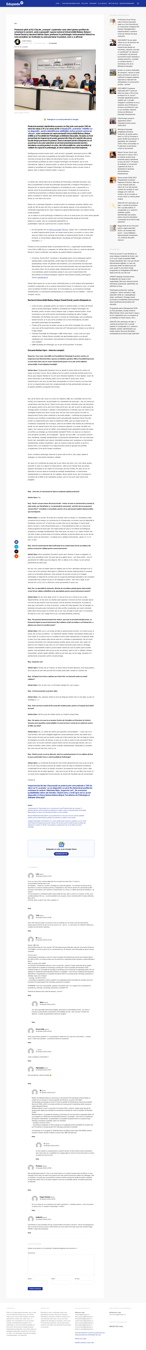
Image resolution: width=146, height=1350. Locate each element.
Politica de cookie (80, 1338)
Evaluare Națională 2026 (71, 3)
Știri (57, 3)
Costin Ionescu (26, 41)
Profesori (92, 3)
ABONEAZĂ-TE (61, 854)
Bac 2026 (85, 3)
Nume (30, 1278)
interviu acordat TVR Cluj (58, 230)
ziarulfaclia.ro (42, 277)
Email (53, 1278)
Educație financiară (127, 3)
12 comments (53, 43)
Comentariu (32, 1253)
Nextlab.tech (113, 3)
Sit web (77, 1278)
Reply (29, 908)
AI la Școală (102, 3)
